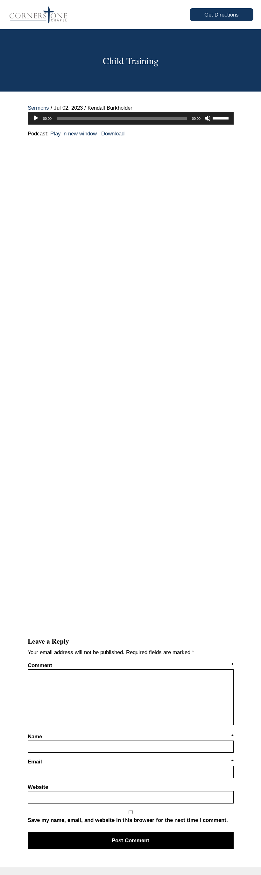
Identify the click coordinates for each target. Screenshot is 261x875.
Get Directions (221, 15)
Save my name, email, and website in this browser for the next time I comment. (128, 820)
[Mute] (207, 118)
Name (131, 737)
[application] (131, 118)
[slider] (221, 117)
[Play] (36, 118)
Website (38, 787)
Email (131, 762)
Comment (131, 665)
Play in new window (73, 134)
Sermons (38, 108)
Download (112, 134)
